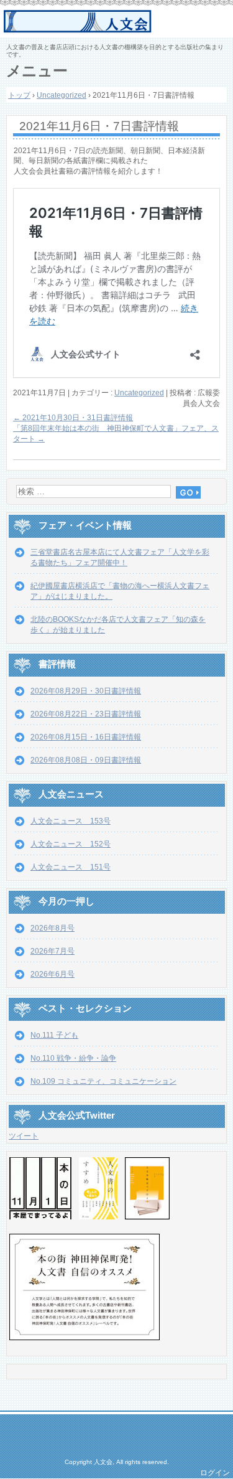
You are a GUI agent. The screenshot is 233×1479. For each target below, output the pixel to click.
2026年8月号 (52, 928)
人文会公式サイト (118, 21)
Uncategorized (139, 392)
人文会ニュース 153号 (70, 821)
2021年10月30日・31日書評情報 (73, 417)
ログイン (215, 1472)
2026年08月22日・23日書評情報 (85, 714)
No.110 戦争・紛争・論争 (73, 1058)
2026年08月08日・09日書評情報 (85, 760)
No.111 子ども (54, 1035)
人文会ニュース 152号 (70, 844)
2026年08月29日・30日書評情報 (85, 691)
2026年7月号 (52, 951)
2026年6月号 (52, 974)
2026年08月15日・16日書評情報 (85, 737)
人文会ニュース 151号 (70, 867)
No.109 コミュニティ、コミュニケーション (103, 1081)
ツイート (24, 1136)
